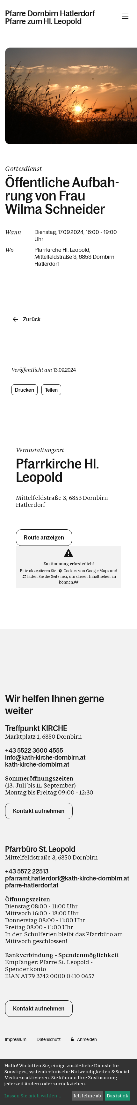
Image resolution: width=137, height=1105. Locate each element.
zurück (31, 319)
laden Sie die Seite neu (47, 576)
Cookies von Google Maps (86, 570)
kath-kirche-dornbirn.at (37, 764)
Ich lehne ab (87, 1096)
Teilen (51, 390)
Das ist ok (117, 1096)
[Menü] (125, 16)
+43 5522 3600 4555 (34, 750)
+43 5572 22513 (26, 871)
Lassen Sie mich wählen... (32, 1096)
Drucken (24, 390)
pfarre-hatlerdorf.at (32, 885)
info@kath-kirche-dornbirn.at (45, 757)
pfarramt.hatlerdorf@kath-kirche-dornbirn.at (67, 878)
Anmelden (87, 1039)
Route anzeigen (44, 537)
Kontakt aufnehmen (39, 811)
